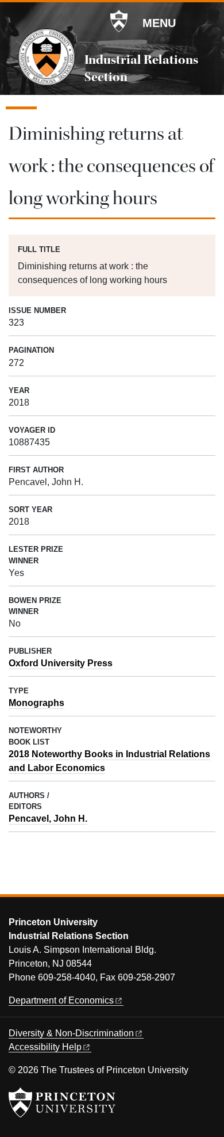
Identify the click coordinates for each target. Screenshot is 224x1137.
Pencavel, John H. (48, 818)
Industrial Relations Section (141, 68)
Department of (61, 1000)
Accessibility (45, 1047)
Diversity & (71, 1033)
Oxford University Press (61, 663)
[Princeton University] (119, 21)
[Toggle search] (208, 22)
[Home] (46, 57)
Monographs (36, 703)
